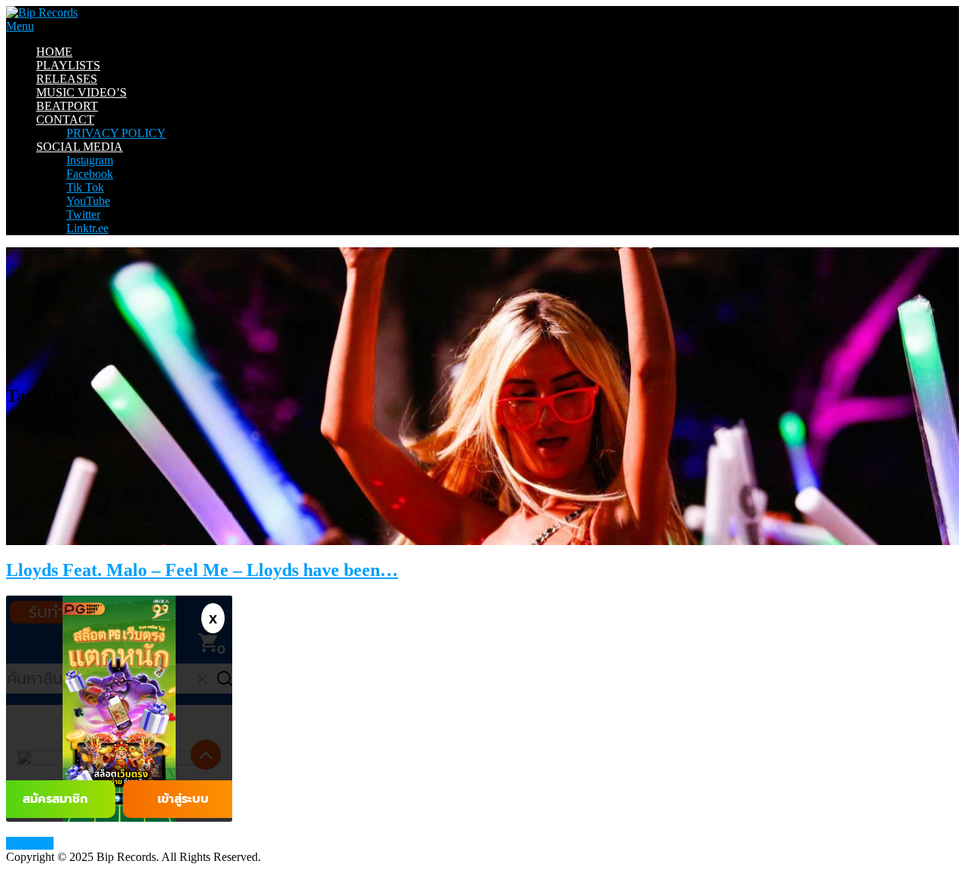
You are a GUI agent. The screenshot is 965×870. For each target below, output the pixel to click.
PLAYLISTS (68, 65)
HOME (54, 51)
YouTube (88, 201)
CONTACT (65, 119)
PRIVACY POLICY (116, 133)
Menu (20, 26)
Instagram (89, 160)
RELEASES (66, 78)
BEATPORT (67, 106)
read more (30, 843)
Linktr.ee (87, 228)
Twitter (83, 214)
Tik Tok (85, 187)
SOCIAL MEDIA (79, 146)
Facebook (89, 173)
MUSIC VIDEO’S (81, 92)
